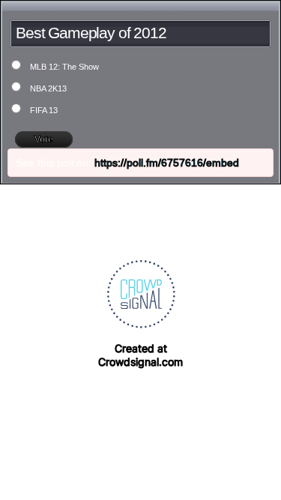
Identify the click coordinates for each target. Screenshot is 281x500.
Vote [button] (43, 139)
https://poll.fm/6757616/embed (166, 163)
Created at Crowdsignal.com (140, 355)
